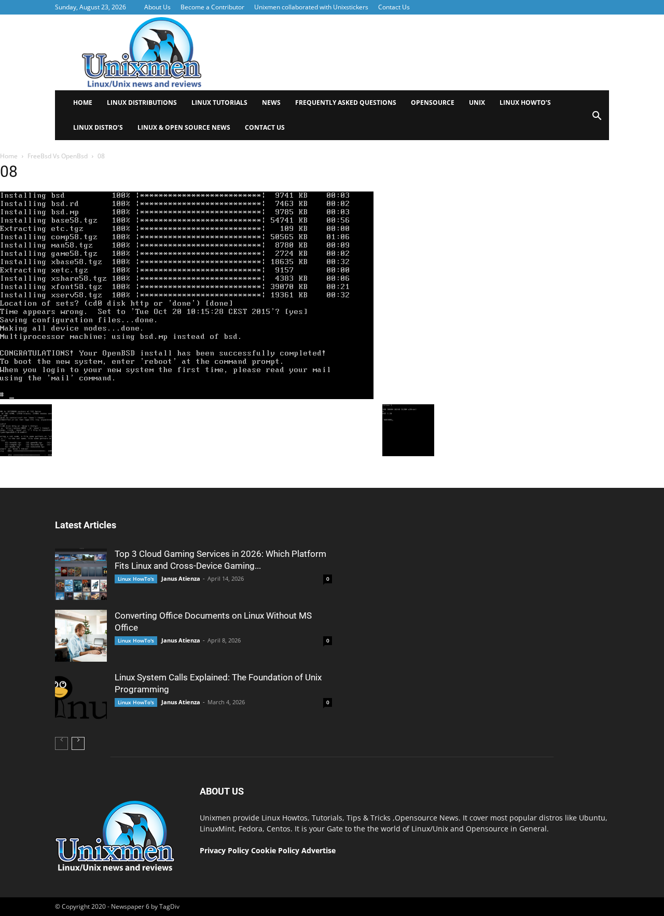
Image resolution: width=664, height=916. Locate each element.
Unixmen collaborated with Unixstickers (311, 7)
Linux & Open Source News (183, 127)
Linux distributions (142, 102)
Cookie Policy (276, 850)
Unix (477, 102)
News (271, 102)
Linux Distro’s (98, 127)
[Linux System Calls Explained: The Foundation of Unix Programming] (81, 697)
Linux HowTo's (136, 578)
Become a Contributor (212, 7)
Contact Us (394, 7)
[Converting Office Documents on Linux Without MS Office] (81, 636)
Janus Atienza (180, 578)
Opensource (432, 102)
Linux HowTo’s (525, 102)
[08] (187, 396)
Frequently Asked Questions (345, 102)
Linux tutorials (219, 102)
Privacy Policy (224, 850)
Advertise (318, 850)
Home (82, 102)
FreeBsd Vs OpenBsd (57, 156)
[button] (596, 119)
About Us (157, 7)
